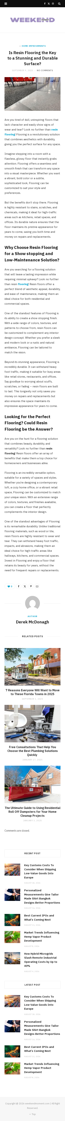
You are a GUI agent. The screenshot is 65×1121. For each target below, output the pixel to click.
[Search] (59, 3)
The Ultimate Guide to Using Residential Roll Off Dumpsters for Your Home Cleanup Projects (32, 811)
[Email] (37, 586)
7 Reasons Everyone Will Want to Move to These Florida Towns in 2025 (33, 692)
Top (33, 1114)
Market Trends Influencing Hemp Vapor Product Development (41, 936)
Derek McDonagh (32, 621)
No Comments (45, 70)
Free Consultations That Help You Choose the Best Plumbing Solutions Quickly (32, 751)
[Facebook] (18, 586)
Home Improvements (34, 46)
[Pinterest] (31, 586)
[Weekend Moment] (32, 20)
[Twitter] (24, 586)
